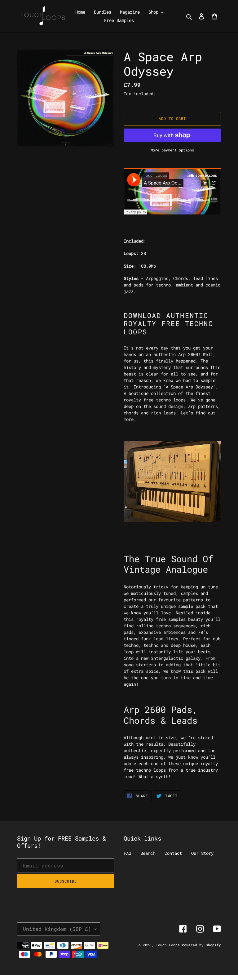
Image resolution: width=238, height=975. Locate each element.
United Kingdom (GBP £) (57, 929)
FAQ (127, 853)
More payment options (172, 149)
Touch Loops (169, 945)
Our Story (202, 853)
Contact (173, 853)
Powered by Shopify (201, 945)
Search (147, 853)
